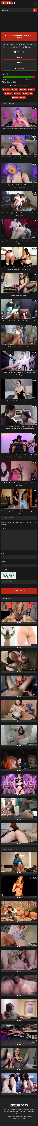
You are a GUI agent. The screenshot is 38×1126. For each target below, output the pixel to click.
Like (17, 52)
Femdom (7, 89)
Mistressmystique (22, 85)
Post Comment (19, 591)
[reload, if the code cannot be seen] (8, 579)
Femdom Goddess (19, 97)
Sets (10, 2)
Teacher (18, 93)
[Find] (35, 10)
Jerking (32, 89)
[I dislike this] (24, 52)
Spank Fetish (28, 93)
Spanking (9, 93)
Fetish (15, 89)
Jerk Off (23, 89)
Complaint (20, 68)
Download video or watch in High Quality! (19, 37)
